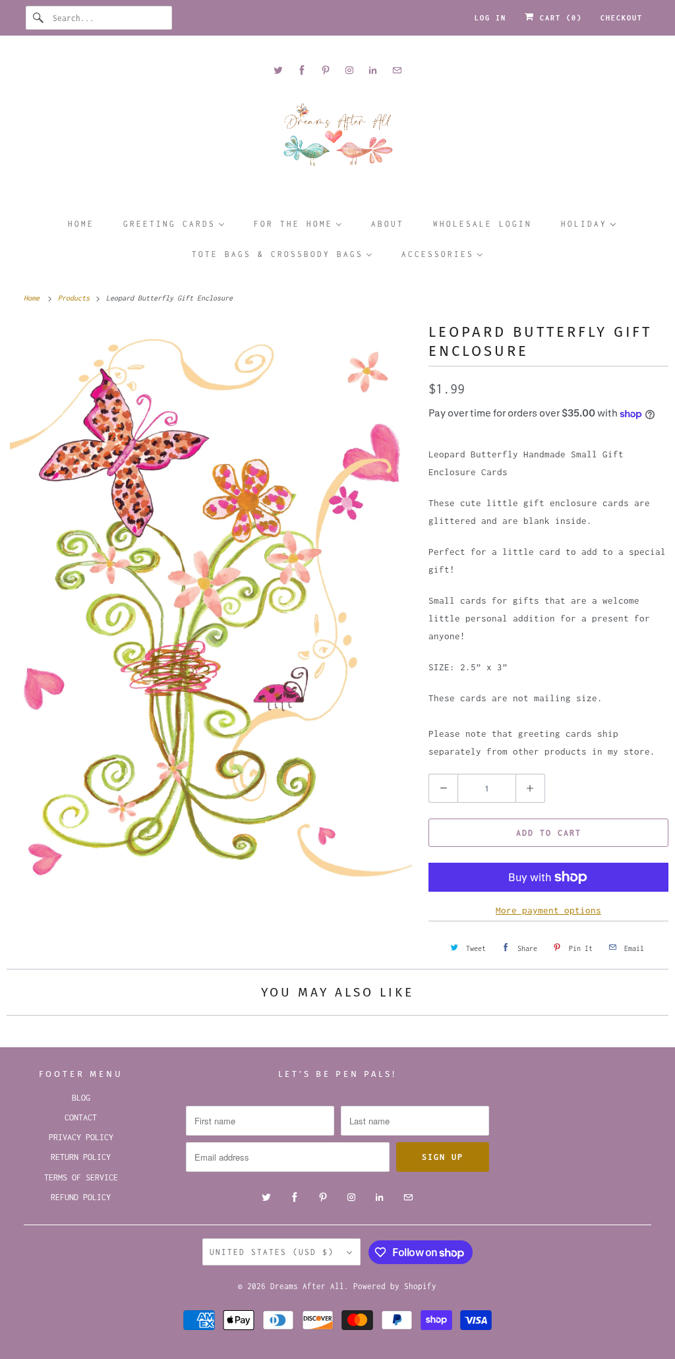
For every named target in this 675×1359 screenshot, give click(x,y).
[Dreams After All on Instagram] (349, 70)
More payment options (548, 910)
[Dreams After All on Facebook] (301, 70)
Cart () (558, 18)
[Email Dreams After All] (396, 70)
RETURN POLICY (81, 1157)
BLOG (81, 1098)
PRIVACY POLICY (81, 1137)
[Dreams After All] (338, 139)
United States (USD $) (275, 1252)
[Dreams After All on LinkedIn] (373, 70)
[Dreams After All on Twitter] (278, 70)
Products (76, 298)
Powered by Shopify (394, 1286)
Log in (490, 18)
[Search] (39, 18)
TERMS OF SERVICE (81, 1177)
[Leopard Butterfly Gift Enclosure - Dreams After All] (211, 614)
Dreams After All (307, 1286)
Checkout (622, 18)
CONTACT (81, 1117)
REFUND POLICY (81, 1197)
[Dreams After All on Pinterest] (325, 70)
